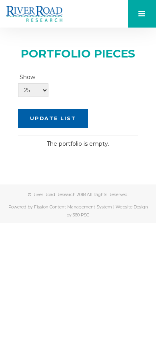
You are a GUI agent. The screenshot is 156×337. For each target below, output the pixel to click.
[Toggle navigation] (142, 14)
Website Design (132, 207)
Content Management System (81, 207)
